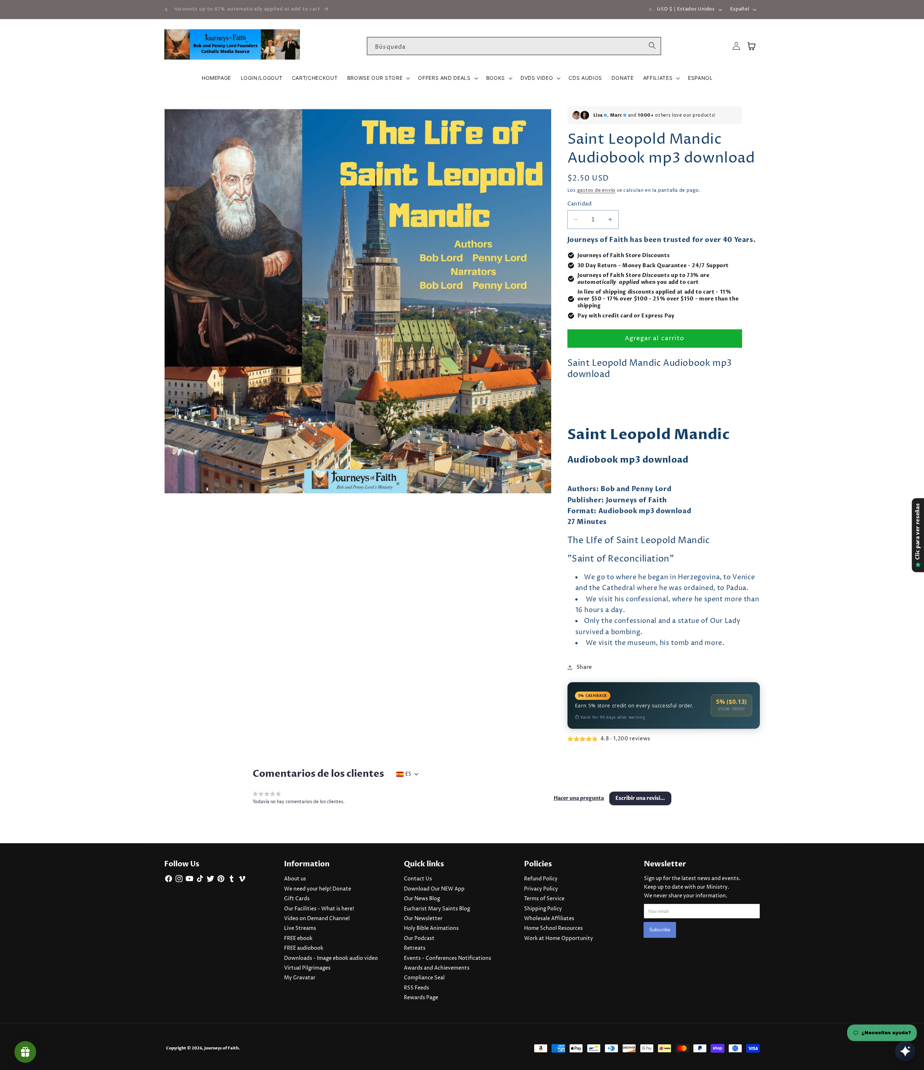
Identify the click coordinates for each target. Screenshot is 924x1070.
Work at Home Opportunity (558, 938)
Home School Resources (553, 928)
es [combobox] (408, 774)
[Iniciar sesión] (736, 46)
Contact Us (418, 878)
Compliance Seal (424, 977)
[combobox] (514, 46)
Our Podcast (419, 938)
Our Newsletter (423, 918)
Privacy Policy (541, 889)
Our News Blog (422, 898)
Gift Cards (297, 898)
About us (295, 878)
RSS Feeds (416, 988)
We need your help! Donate (317, 889)
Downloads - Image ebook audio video (331, 958)
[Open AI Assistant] (905, 1051)
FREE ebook (298, 938)
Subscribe (659, 929)
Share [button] (584, 667)
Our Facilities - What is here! (319, 908)
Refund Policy (541, 878)
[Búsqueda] (652, 46)
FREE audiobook (303, 948)
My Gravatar (299, 977)
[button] (378, 78)
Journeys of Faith (221, 1048)
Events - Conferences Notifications (447, 958)
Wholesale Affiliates (549, 918)
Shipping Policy (543, 908)
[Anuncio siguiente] (650, 9)
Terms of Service (544, 898)
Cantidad (579, 204)
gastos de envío (596, 190)
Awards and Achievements (437, 968)
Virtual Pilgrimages (307, 968)
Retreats (415, 948)
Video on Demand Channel (317, 918)
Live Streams (300, 928)
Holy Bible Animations (431, 928)
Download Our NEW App (434, 889)
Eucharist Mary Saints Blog (437, 908)
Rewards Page (421, 997)
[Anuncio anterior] (166, 9)
